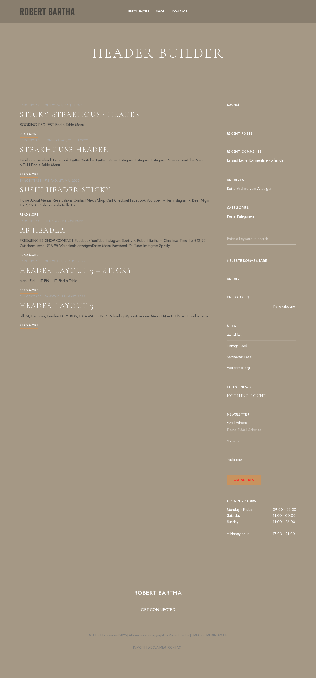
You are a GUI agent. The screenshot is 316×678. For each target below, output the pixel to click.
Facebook (260, 11)
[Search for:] (261, 238)
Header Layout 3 (57, 305)
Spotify (284, 11)
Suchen (234, 104)
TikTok (268, 11)
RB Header (42, 230)
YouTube (276, 11)
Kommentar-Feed (239, 356)
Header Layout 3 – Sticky (76, 270)
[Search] (289, 239)
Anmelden (234, 335)
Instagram (252, 11)
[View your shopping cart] (294, 11)
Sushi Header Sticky (65, 189)
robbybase (32, 105)
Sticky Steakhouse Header (80, 114)
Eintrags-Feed (237, 345)
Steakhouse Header (64, 149)
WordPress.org (238, 367)
